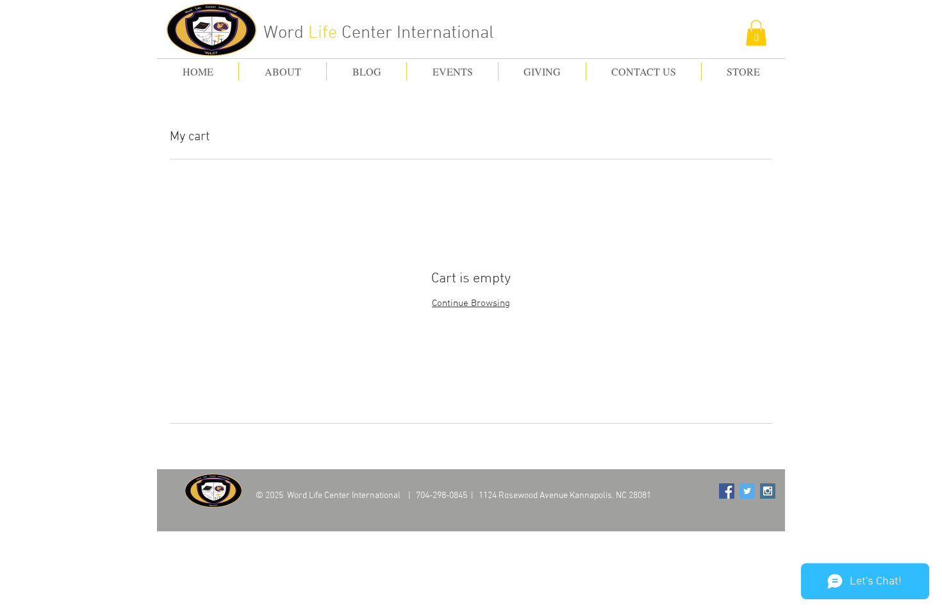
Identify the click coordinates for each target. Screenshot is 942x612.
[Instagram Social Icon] (767, 491)
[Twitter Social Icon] (747, 491)
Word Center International (378, 33)
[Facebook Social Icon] (726, 491)
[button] (756, 33)
